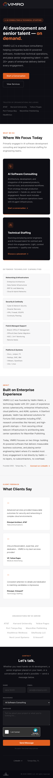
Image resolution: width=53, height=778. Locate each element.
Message (7, 708)
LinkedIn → (18, 761)
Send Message (27, 743)
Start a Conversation (16, 76)
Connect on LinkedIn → (40, 466)
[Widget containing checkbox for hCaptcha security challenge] (21, 732)
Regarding (8, 698)
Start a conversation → (18, 208)
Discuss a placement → (18, 254)
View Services (13, 84)
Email (30, 685)
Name (5, 685)
